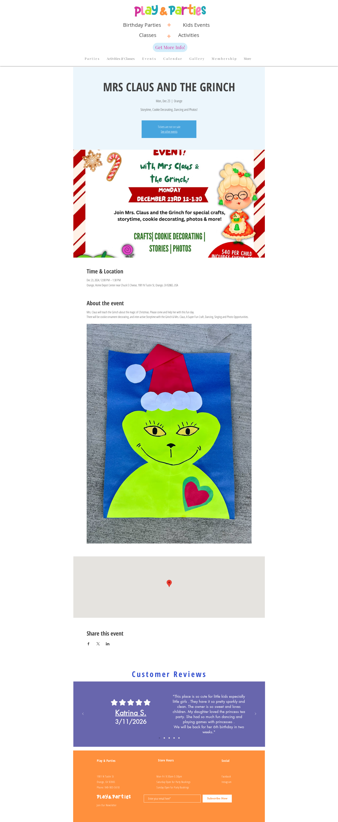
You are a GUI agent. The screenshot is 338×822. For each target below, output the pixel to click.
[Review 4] (179, 738)
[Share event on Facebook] (88, 643)
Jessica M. (131, 712)
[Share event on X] (98, 643)
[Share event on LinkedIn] (108, 643)
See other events (169, 131)
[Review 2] (169, 738)
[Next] (255, 714)
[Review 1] (164, 738)
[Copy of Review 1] (159, 738)
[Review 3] (174, 738)
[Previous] (83, 714)
